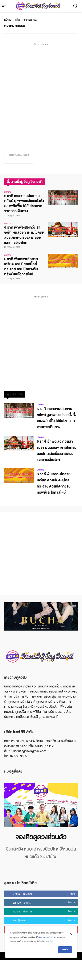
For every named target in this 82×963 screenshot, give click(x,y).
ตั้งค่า (52, 941)
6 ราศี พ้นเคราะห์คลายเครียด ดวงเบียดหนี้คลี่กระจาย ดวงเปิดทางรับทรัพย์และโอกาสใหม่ (21, 266)
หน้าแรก (8, 19)
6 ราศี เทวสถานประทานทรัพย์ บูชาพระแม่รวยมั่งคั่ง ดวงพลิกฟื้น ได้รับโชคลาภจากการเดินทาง (24, 203)
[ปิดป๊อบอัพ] (71, 934)
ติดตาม (71, 902)
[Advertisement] (41, 87)
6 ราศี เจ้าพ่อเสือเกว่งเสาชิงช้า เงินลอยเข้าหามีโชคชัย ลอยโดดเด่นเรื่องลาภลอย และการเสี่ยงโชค (24, 235)
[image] (41, 805)
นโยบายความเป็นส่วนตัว (47, 937)
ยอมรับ (65, 949)
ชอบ (72, 893)
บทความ (7, 191)
